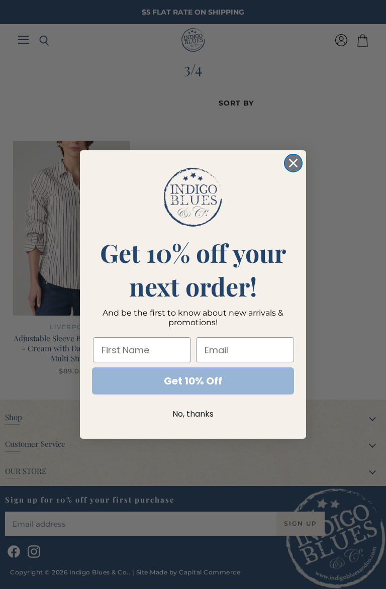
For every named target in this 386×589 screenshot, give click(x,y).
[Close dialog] (293, 163)
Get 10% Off (193, 381)
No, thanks (193, 414)
